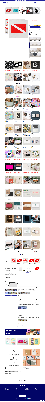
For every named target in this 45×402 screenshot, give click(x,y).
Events (6, 0)
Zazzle (4, 0)
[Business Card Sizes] (10, 341)
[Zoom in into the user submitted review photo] (6, 290)
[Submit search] (35, 2)
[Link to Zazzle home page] (5, 2)
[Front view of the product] (18, 28)
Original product (21, 323)
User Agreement (23, 400)
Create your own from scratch (20, 271)
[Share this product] (26, 19)
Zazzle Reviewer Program (20, 316)
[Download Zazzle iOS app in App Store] (25, 398)
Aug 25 (31, 23)
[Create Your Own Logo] (34, 341)
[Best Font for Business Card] (22, 341)
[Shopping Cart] (40, 2)
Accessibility (31, 400)
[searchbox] (22, 2)
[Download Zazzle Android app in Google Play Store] (29, 398)
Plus (8, 0)
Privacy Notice (26, 400)
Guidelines (29, 400)
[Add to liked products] (27, 19)
